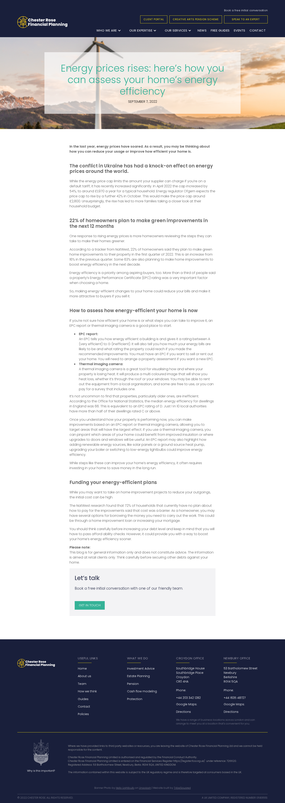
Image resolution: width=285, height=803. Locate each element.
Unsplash (145, 788)
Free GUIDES (220, 30)
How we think (87, 691)
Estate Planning (138, 676)
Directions (183, 712)
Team (82, 684)
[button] (108, 30)
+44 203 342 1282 (188, 698)
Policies (83, 714)
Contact (258, 30)
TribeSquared (182, 788)
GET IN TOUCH (90, 605)
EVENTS (239, 30)
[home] (42, 22)
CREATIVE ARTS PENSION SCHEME (196, 19)
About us (84, 676)
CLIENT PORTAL (154, 19)
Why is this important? (41, 771)
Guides (83, 699)
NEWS (202, 30)
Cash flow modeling (142, 691)
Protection (134, 699)
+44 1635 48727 (235, 698)
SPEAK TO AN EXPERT (246, 19)
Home (82, 668)
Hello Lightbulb (125, 788)
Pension (133, 684)
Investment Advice (141, 668)
